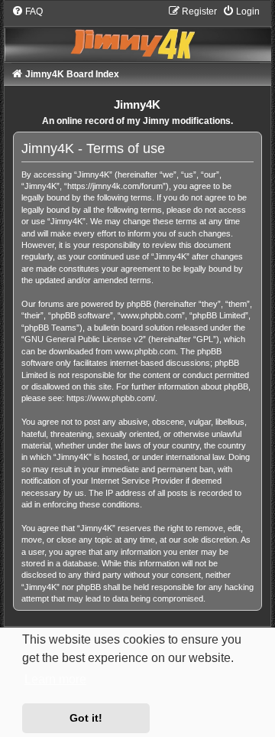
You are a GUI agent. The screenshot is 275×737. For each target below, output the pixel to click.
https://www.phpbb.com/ (110, 398)
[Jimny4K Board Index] (138, 33)
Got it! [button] (86, 718)
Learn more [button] (55, 679)
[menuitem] (27, 11)
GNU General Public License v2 (83, 339)
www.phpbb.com (145, 351)
